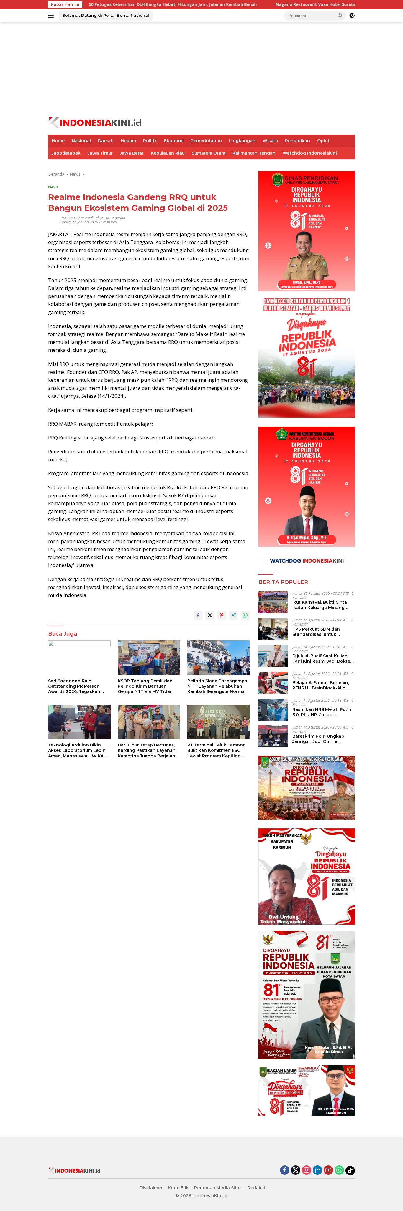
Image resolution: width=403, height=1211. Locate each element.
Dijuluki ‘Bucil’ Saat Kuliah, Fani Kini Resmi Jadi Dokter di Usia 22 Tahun (322, 658)
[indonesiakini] (95, 122)
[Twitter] (295, 1170)
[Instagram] (306, 1170)
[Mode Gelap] (352, 16)
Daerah (106, 140)
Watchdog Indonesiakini (310, 153)
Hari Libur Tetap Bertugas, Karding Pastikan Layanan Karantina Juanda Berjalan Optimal (147, 750)
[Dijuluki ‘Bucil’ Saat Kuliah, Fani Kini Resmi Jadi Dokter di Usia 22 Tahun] (273, 656)
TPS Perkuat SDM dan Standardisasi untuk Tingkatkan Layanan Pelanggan (316, 631)
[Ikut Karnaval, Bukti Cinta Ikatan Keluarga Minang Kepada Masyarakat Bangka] (273, 602)
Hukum (128, 140)
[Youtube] (328, 1170)
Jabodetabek (66, 153)
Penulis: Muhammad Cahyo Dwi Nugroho (92, 217)
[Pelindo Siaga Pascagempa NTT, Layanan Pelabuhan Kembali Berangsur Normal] (218, 657)
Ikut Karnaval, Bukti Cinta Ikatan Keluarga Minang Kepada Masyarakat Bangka (322, 605)
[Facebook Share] (198, 615)
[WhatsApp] (339, 1170)
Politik (150, 140)
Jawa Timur (100, 153)
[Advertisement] (201, 69)
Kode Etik (178, 1187)
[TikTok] (350, 1170)
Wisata (270, 140)
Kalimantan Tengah (254, 153)
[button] (340, 15)
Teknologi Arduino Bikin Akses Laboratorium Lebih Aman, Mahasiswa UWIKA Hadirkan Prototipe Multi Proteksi (77, 750)
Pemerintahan (206, 140)
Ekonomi (174, 140)
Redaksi (256, 1187)
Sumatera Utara (208, 153)
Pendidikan (297, 140)
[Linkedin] (317, 1170)
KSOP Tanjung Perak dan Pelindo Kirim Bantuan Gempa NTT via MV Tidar (145, 686)
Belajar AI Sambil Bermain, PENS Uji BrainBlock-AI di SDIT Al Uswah (320, 685)
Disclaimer (151, 1187)
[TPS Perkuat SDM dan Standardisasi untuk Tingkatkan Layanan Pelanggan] (273, 629)
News (53, 187)
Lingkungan (242, 140)
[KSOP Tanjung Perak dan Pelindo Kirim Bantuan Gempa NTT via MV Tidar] (149, 657)
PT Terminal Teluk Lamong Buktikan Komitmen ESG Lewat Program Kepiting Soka (216, 750)
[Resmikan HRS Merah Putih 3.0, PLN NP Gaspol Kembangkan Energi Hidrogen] (273, 710)
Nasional (81, 140)
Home (58, 140)
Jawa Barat (132, 153)
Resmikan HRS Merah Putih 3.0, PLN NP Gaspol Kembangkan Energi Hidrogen (321, 712)
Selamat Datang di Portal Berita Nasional (106, 15)
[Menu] (52, 16)
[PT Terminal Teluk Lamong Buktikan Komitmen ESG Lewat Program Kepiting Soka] (218, 722)
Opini (323, 140)
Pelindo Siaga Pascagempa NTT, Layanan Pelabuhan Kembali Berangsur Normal (217, 686)
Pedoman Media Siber (218, 1187)
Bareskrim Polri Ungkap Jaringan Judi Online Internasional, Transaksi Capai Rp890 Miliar (318, 739)
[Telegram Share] (233, 615)
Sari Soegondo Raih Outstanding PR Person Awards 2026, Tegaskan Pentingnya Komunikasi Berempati (74, 686)
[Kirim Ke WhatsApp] (245, 615)
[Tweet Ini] (209, 615)
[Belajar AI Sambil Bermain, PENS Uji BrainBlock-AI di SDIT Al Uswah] (273, 683)
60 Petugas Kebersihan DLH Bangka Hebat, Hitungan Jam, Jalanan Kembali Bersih (133, 4)
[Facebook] (284, 1170)
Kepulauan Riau (168, 153)
